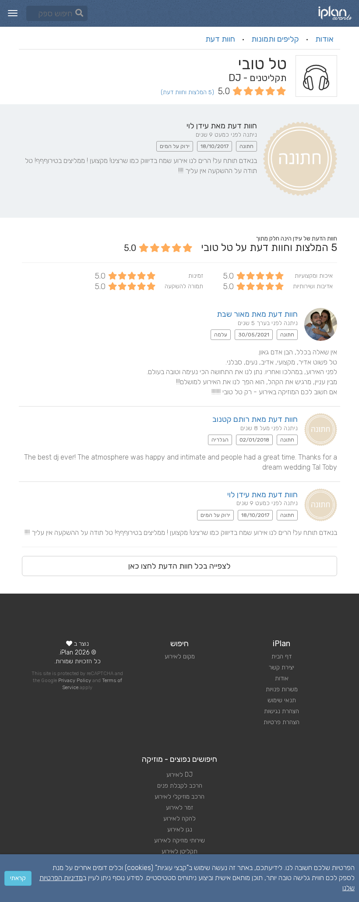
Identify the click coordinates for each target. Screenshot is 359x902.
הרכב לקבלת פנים (179, 785)
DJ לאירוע (179, 774)
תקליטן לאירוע (179, 851)
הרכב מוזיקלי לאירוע (179, 796)
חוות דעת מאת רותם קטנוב (255, 419)
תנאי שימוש (281, 700)
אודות (324, 39)
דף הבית (281, 656)
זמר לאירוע (179, 807)
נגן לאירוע (179, 829)
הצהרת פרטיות (281, 722)
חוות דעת (220, 39)
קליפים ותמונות (275, 39)
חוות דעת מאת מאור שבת (257, 314)
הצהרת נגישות (281, 711)
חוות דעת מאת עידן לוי (262, 494)
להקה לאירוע (179, 818)
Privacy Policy (74, 680)
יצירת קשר (281, 667)
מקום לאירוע (180, 656)
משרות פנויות (282, 689)
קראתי (18, 878)
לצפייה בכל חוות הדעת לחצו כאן (179, 566)
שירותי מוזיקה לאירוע (179, 840)
